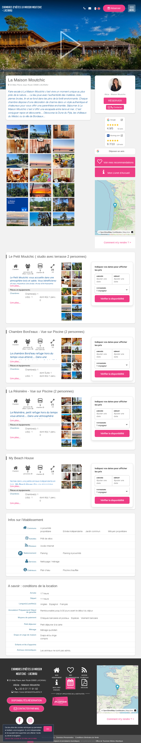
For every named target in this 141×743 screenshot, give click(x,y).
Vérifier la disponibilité (112, 298)
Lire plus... (15, 285)
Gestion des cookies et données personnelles (21, 738)
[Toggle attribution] (132, 232)
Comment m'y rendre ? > (117, 242)
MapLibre (126, 232)
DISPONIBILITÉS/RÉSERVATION (26, 700)
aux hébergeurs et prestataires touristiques (64, 741)
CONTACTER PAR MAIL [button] (28, 708)
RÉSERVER (115, 100)
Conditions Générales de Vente (87, 737)
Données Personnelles (65, 737)
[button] (115, 107)
